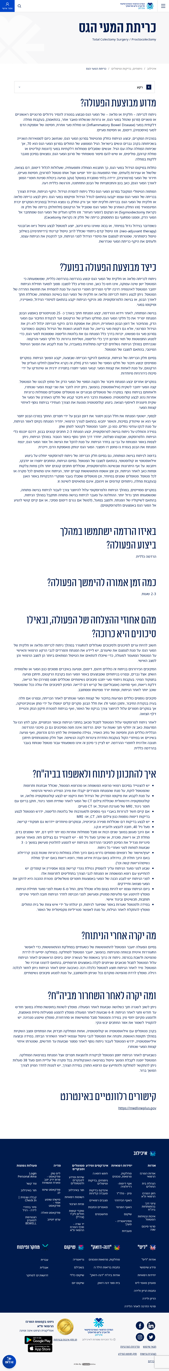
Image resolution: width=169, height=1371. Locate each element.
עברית (44, 1260)
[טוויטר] (151, 1337)
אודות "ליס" (149, 1259)
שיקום (128, 1214)
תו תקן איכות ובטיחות (65, 1339)
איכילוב (151, 68)
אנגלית (44, 1267)
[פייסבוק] (140, 1325)
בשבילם (79, 1267)
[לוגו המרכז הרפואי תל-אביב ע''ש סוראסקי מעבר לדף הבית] (137, 6)
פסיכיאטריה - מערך (123, 1222)
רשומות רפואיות (74, 1197)
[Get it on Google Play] (39, 1340)
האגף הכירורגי (123, 1200)
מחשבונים (101, 1214)
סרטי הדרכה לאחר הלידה (140, 1306)
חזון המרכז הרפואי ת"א (148, 1194)
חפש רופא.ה (100, 1173)
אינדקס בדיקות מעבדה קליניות (98, 1191)
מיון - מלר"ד (124, 1193)
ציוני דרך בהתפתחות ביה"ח (148, 1206)
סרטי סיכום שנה (148, 1227)
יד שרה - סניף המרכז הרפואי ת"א (77, 1227)
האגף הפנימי (124, 1207)
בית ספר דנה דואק (108, 1283)
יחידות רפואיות (147, 1275)
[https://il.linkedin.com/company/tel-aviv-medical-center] (151, 1325)
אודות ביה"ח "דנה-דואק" (105, 1275)
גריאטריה (78, 1259)
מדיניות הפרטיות (130, 1346)
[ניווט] (163, 6)
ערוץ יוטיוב (53, 1219)
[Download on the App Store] (40, 1348)
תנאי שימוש (149, 1346)
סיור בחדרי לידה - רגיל (29, 1208)
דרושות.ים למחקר (37, 1275)
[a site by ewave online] (84, 1364)
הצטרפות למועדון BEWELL (30, 1220)
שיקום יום (78, 1283)
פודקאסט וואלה (50, 1212)
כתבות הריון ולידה (145, 1291)
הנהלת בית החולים (148, 1184)
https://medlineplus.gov (137, 1108)
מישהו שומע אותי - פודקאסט (52, 1202)
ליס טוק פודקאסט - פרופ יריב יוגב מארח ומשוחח (51, 1177)
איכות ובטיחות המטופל (146, 1217)
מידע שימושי (148, 1267)
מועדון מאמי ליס (145, 1283)
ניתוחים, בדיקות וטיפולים (126, 68)
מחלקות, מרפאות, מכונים (121, 1174)
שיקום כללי (77, 1275)
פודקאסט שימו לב (51, 1191)
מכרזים (152, 1361)
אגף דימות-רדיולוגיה (124, 1184)
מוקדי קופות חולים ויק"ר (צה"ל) (76, 1214)
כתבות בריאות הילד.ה (107, 1267)
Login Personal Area (27, 1174)
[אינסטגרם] (140, 1337)
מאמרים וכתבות (98, 1207)
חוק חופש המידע (127, 1354)
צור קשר (31, 1183)
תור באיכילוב (76, 1190)
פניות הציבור (76, 1204)
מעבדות (127, 1231)
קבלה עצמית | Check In (27, 1198)
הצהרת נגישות (148, 1354)
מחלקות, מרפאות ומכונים (104, 1259)
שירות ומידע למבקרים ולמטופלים (76, 1180)
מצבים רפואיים (98, 1200)
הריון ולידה (149, 1298)
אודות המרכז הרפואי (147, 1174)
